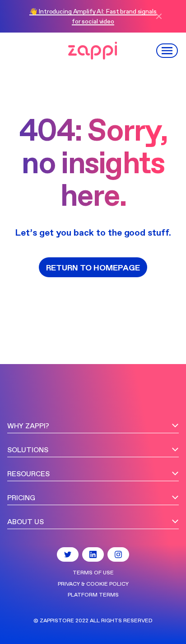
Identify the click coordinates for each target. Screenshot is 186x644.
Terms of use (93, 573)
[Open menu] (167, 50)
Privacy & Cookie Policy (93, 584)
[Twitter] (68, 554)
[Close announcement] (162, 16)
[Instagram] (118, 554)
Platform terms (93, 595)
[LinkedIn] (93, 554)
